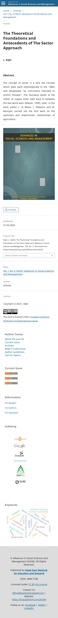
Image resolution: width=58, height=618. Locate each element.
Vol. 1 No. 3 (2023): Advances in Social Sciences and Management (27, 15)
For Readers (10, 402)
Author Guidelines (14, 352)
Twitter (41, 605)
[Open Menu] (3, 3)
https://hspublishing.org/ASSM (29, 599)
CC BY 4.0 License (37, 584)
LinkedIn (29, 608)
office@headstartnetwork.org (28, 593)
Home (6, 10)
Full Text (12, 209)
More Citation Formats (16, 255)
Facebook (30, 605)
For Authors (10, 407)
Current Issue (12, 342)
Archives (17, 10)
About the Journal (14, 339)
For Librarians (11, 412)
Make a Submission (15, 348)
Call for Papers (13, 355)
